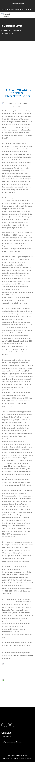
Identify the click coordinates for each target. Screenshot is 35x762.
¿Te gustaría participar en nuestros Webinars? (17, 9)
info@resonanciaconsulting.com (12, 742)
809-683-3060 (7, 736)
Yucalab (24, 755)
